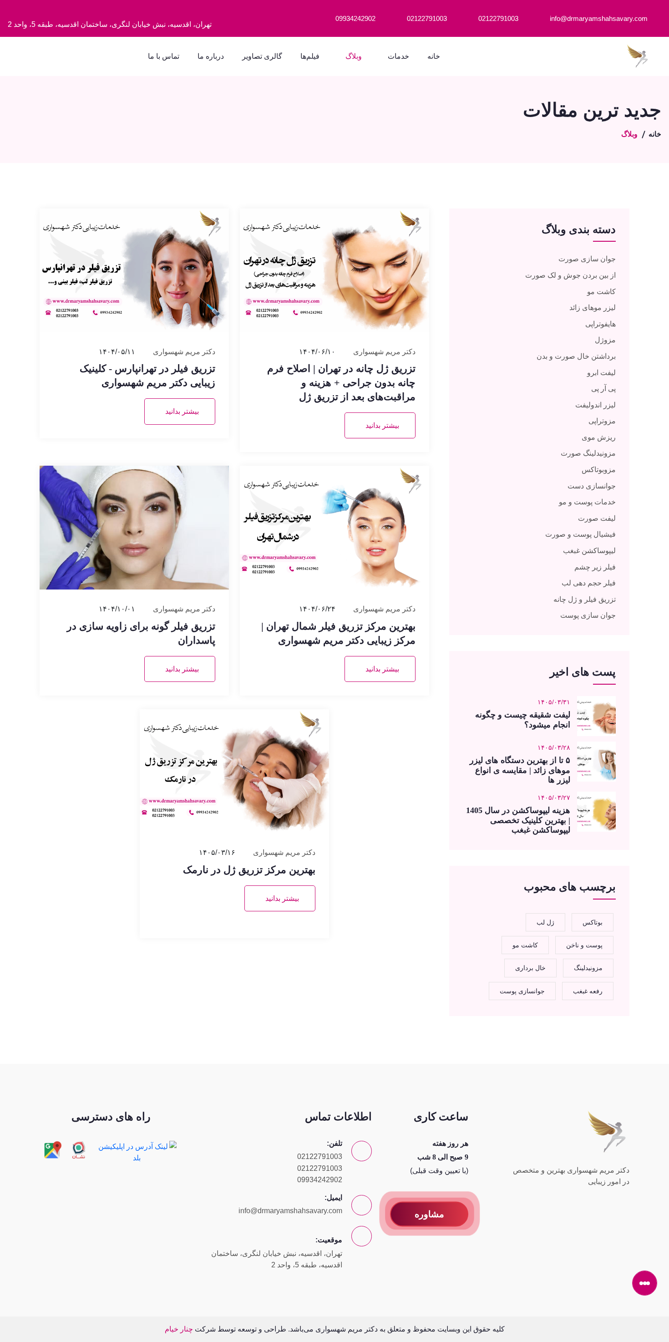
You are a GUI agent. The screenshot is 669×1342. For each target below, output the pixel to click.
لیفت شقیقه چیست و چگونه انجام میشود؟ (522, 719)
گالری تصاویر (262, 56)
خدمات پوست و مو (587, 502)
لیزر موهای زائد (592, 307)
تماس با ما (163, 56)
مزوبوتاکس (599, 469)
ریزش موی (599, 437)
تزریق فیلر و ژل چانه (584, 599)
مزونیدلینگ (588, 967)
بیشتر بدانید (382, 425)
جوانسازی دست (592, 486)
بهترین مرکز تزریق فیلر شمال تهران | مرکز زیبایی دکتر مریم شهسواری (338, 633)
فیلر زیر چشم (595, 567)
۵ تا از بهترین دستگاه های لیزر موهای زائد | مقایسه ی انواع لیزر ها (520, 770)
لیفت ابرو (601, 372)
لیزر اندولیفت (595, 405)
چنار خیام (179, 1329)
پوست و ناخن (584, 945)
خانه (433, 56)
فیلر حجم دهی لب (589, 583)
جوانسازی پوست (522, 991)
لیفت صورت (597, 518)
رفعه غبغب (588, 991)
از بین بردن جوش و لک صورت (570, 275)
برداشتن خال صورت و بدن (576, 356)
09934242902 (355, 18)
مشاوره (429, 1214)
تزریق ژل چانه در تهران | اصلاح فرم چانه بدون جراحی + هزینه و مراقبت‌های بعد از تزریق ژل (341, 382)
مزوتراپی (602, 421)
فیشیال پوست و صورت (580, 534)
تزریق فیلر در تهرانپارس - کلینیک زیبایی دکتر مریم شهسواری (147, 375)
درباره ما (211, 56)
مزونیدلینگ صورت (588, 453)
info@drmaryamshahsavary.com (599, 18)
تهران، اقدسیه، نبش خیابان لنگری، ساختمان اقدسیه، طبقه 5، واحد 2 (110, 24)
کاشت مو (601, 291)
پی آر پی (603, 388)
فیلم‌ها (309, 56)
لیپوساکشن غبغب (589, 550)
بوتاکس (593, 922)
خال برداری (530, 967)
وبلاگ (353, 56)
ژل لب (545, 922)
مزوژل (605, 340)
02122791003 (498, 18)
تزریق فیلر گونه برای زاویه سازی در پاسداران (141, 633)
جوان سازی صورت (587, 259)
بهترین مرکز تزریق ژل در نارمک (249, 869)
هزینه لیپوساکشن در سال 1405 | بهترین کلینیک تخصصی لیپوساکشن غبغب (518, 820)
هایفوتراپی (600, 324)
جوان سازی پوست (588, 615)
